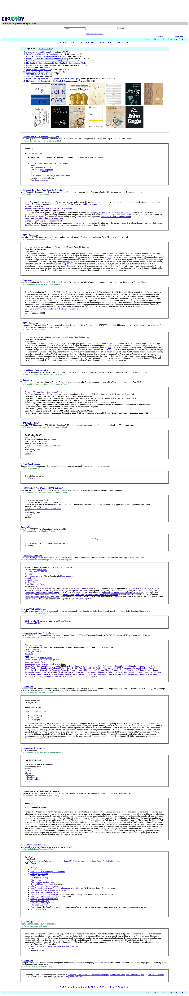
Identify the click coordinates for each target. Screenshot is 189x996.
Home (5, 23)
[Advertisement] (94, 7)
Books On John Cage (33, 556)
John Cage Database (31, 464)
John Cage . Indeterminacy (35, 748)
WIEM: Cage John (30, 235)
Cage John (27, 380)
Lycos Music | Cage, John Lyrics (37, 370)
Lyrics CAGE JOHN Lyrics (35, 609)
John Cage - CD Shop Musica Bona (39, 633)
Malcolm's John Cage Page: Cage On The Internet (44, 190)
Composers (16, 23)
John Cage (27, 280)
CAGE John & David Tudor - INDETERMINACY (43, 488)
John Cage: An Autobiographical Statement (42, 791)
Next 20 (184, 39)
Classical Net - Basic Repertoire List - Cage (41, 137)
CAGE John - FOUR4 (31, 423)
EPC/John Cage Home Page (35, 845)
